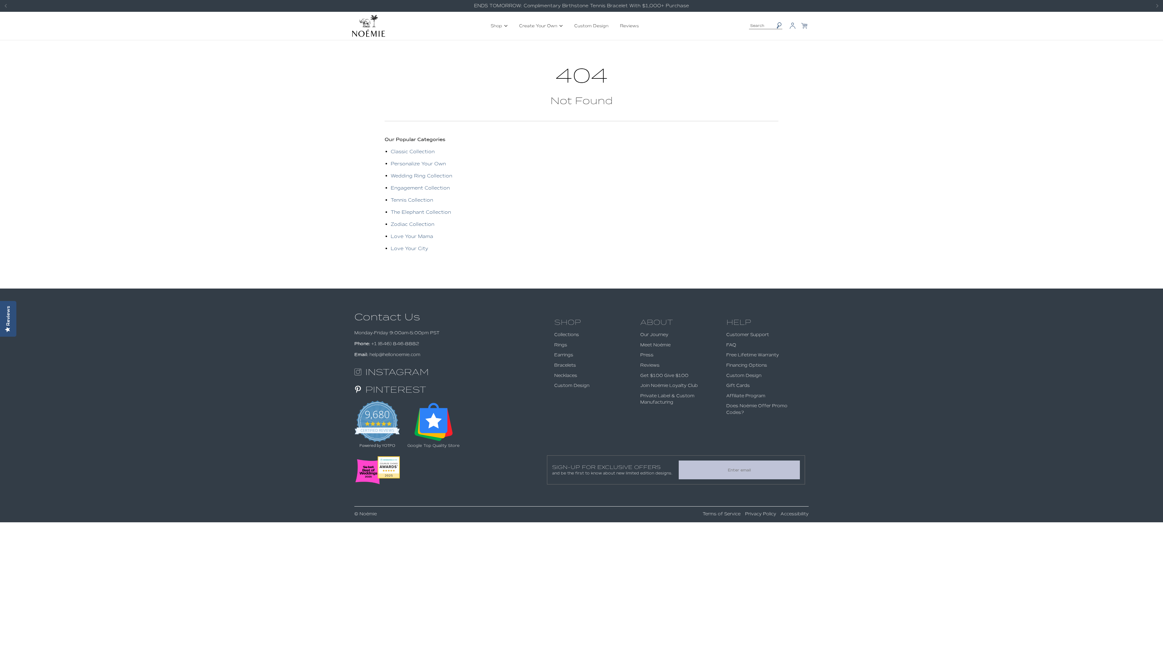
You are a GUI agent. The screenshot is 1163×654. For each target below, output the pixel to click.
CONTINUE (641, 385)
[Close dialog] (692, 251)
